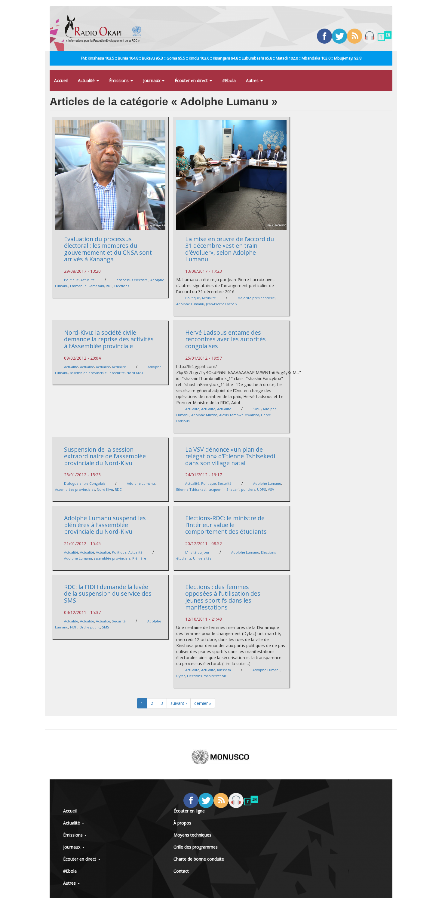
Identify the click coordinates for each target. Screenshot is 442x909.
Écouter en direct (192, 80)
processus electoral (132, 280)
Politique (71, 280)
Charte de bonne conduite (198, 859)
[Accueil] (105, 28)
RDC (109, 286)
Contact (181, 871)
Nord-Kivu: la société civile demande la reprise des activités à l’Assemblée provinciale (109, 339)
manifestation (215, 676)
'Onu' (257, 409)
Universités (202, 558)
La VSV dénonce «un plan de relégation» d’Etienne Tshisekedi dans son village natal (230, 456)
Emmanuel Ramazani (87, 286)
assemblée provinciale (88, 372)
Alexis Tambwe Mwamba (239, 415)
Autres (253, 80)
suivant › (178, 703)
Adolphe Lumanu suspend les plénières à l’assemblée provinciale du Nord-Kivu (105, 525)
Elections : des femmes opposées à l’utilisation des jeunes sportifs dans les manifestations (222, 597)
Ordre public (89, 627)
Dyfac (180, 676)
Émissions (119, 80)
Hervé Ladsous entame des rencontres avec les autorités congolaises (225, 339)
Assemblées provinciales (75, 489)
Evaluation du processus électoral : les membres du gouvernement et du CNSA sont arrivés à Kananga (108, 249)
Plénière (139, 558)
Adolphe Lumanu (190, 304)
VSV (271, 489)
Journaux (152, 80)
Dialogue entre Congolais (84, 483)
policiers (248, 489)
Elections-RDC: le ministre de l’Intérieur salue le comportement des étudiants (226, 525)
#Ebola (229, 80)
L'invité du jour (197, 552)
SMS (105, 627)
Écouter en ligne (189, 811)
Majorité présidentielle (256, 298)
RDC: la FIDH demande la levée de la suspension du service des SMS (108, 593)
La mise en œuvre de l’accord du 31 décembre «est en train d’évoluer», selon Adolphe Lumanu (229, 249)
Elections (121, 286)
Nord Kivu (135, 372)
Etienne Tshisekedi (191, 489)
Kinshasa (224, 670)
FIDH (74, 627)
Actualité (87, 80)
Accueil (61, 80)
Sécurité (225, 483)
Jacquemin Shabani (223, 489)
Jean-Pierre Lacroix (221, 304)
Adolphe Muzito (204, 415)
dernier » (202, 703)
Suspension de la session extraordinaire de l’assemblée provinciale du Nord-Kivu (105, 456)
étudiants (183, 558)
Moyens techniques (192, 835)
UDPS (261, 489)
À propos (182, 823)
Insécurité (117, 372)
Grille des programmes (195, 847)
